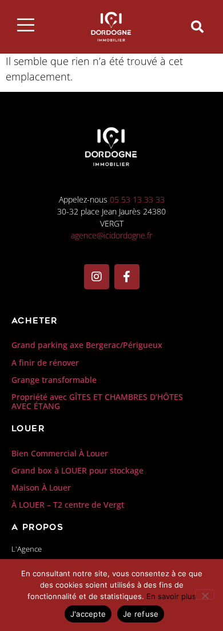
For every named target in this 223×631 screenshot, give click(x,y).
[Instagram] (96, 276)
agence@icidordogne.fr (111, 235)
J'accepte (88, 613)
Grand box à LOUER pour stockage (77, 470)
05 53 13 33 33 (137, 199)
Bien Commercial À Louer (59, 453)
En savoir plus (171, 596)
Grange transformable (54, 379)
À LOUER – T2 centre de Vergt (67, 504)
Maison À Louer (41, 487)
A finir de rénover (45, 362)
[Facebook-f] (127, 276)
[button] (197, 26)
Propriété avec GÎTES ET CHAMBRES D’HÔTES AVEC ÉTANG (97, 401)
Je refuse (140, 613)
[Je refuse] (204, 594)
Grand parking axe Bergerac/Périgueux (86, 344)
